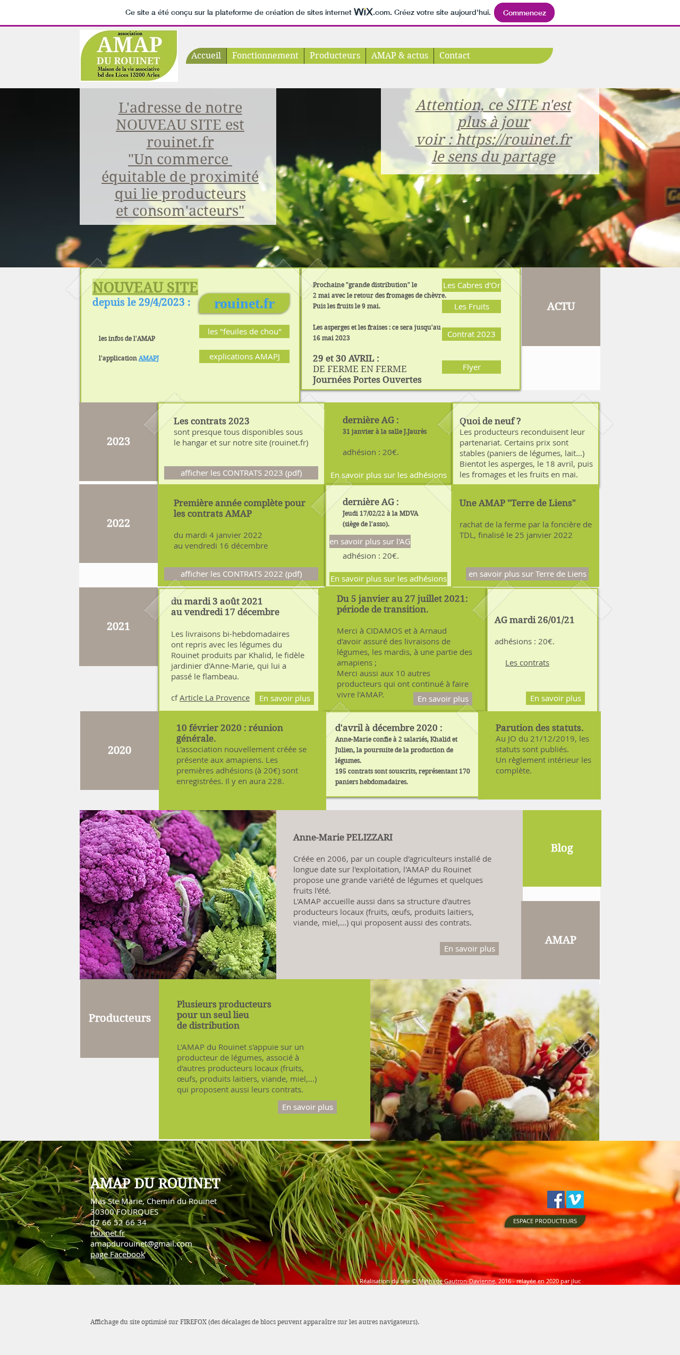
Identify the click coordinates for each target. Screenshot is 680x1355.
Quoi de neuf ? (490, 421)
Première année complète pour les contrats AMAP (239, 508)
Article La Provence (215, 697)
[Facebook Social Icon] (556, 1199)
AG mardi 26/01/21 (535, 620)
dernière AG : (385, 425)
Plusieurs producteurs (224, 1004)
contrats (534, 662)
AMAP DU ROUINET (155, 1183)
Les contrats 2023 (212, 421)
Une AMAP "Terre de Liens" (518, 503)
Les (512, 662)
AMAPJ (149, 358)
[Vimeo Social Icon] (575, 1199)
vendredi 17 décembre (231, 612)
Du (343, 598)
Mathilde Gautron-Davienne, (457, 1281)
